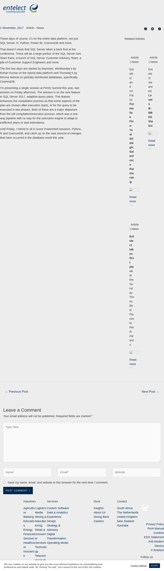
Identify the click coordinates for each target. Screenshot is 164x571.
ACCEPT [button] (154, 566)
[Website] (137, 473)
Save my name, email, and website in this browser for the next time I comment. (58, 482)
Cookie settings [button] (139, 565)
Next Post (150, 391)
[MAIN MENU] (156, 8)
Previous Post (16, 391)
